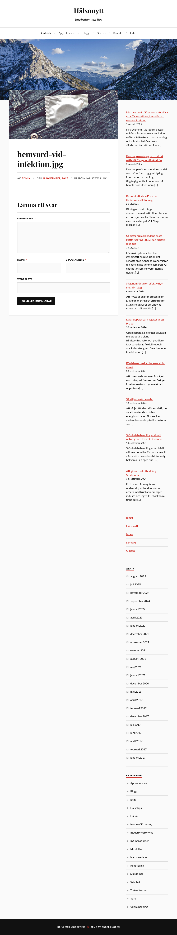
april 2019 (136, 699)
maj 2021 (135, 667)
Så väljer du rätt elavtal (139, 399)
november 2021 (139, 642)
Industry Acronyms (141, 832)
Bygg (133, 799)
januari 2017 (137, 757)
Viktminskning (139, 906)
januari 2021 (137, 675)
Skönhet (135, 882)
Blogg (86, 33)
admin (26, 178)
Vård (133, 898)
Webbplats (24, 279)
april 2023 (136, 617)
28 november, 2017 (55, 178)
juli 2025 (135, 584)
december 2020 (139, 683)
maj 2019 (135, 691)
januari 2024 (137, 609)
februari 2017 (138, 749)
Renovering (137, 865)
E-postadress (76, 259)
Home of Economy (141, 824)
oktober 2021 (138, 650)
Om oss (101, 33)
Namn (22, 259)
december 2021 (139, 633)
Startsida (45, 33)
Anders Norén (111, 927)
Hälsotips (136, 807)
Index (133, 33)
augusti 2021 (138, 658)
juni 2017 (136, 732)
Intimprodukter (139, 840)
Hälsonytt (88, 10)
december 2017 (139, 716)
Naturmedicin (138, 857)
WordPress (78, 927)
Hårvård (135, 816)
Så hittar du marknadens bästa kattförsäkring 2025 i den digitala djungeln (145, 239)
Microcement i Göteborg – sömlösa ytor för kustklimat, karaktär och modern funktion (147, 116)
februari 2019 (138, 708)
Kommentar (26, 218)
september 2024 (140, 601)
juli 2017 (135, 724)
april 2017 (136, 741)
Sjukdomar (136, 873)
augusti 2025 (138, 576)
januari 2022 (137, 625)
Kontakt (117, 33)
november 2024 (139, 592)
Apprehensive (67, 33)
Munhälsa (136, 849)
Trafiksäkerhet (138, 890)
